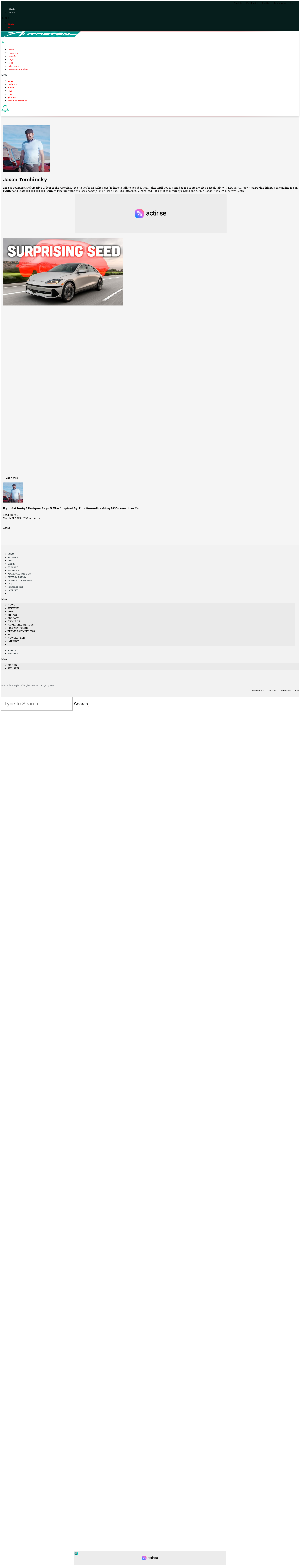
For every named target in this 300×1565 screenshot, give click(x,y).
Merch (12, 56)
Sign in (12, 9)
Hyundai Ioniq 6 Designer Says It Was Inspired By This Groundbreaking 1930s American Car (71, 508)
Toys (11, 59)
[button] (150, 17)
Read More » (10, 514)
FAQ (10, 583)
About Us (13, 570)
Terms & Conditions (20, 580)
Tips (11, 62)
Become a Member (18, 69)
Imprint (13, 590)
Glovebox (14, 66)
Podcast (13, 567)
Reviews (13, 52)
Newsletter (15, 586)
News (11, 49)
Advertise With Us (19, 573)
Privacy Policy (17, 577)
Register (12, 12)
